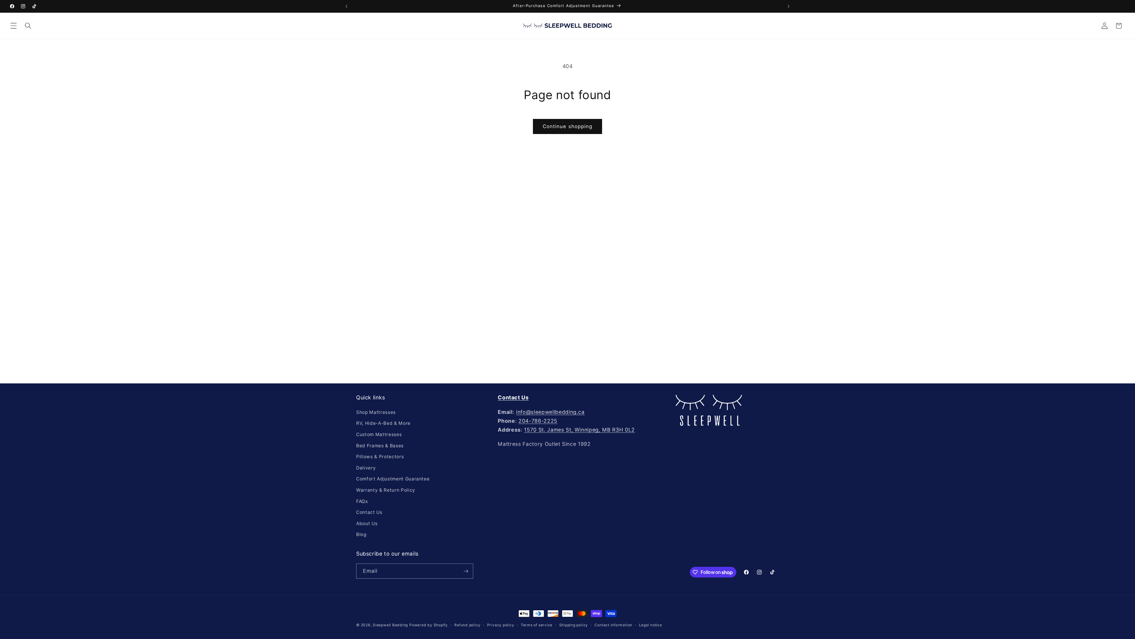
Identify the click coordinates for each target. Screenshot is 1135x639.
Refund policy (467, 625)
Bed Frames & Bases (380, 445)
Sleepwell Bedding (390, 625)
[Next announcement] (788, 6)
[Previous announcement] (346, 6)
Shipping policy (573, 625)
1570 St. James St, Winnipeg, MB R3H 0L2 (579, 430)
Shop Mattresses (376, 412)
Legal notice (650, 625)
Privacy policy (500, 625)
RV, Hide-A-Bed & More (383, 423)
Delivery (366, 468)
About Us (366, 523)
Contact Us (369, 512)
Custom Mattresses (379, 434)
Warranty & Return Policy (385, 490)
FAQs (362, 501)
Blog (361, 534)
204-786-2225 (537, 421)
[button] (14, 26)
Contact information (613, 625)
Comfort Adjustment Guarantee (392, 479)
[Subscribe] (466, 571)
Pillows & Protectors (380, 456)
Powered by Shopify (428, 625)
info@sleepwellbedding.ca (550, 412)
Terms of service (536, 625)
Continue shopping (568, 126)
